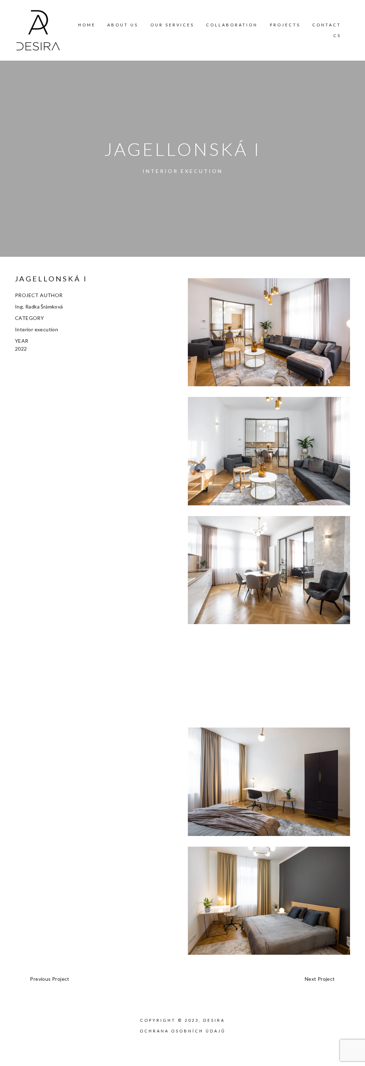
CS (337, 35)
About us (122, 24)
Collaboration (232, 24)
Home (87, 24)
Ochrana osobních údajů (183, 1031)
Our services (172, 24)
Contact (326, 24)
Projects (285, 24)
